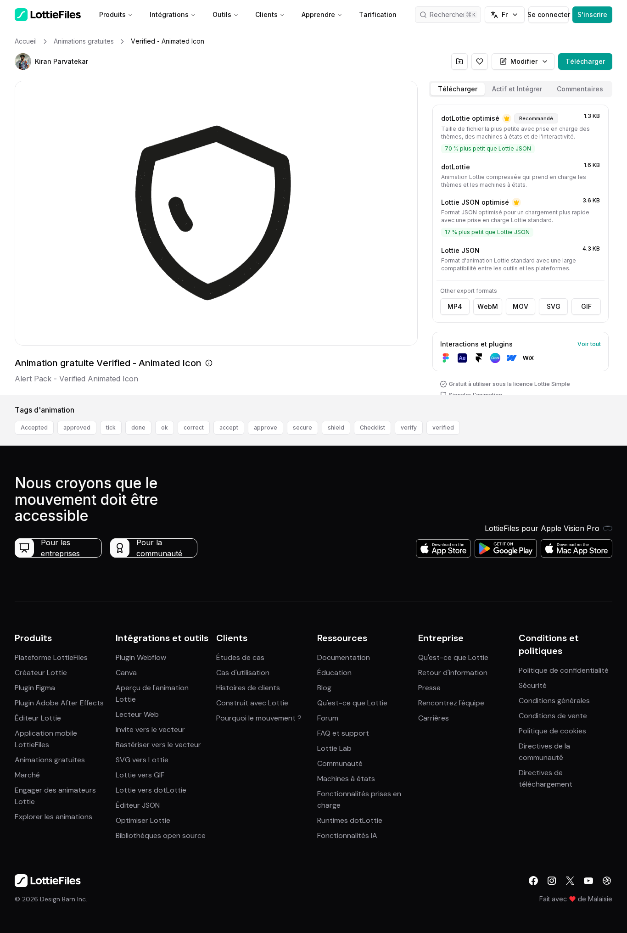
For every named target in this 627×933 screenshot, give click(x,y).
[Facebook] (533, 880)
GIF (586, 306)
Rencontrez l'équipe (451, 703)
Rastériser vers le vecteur (158, 744)
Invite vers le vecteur (150, 729)
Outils (222, 14)
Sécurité (533, 685)
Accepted (34, 427)
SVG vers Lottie (142, 760)
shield (336, 427)
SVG (553, 306)
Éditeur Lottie (38, 718)
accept (228, 427)
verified (443, 427)
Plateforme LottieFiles (51, 657)
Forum (327, 718)
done (138, 427)
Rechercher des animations (455, 14)
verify (409, 427)
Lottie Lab (334, 748)
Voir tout (589, 344)
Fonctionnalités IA (347, 835)
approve (265, 427)
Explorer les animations (53, 816)
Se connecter (548, 14)
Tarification (378, 14)
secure (302, 427)
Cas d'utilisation (242, 672)
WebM (487, 306)
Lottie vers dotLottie (151, 790)
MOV (520, 306)
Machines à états (346, 778)
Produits (112, 14)
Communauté (340, 763)
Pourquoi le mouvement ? (259, 718)
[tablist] (520, 89)
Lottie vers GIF (140, 775)
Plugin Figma (35, 688)
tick (111, 427)
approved (76, 427)
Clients (266, 14)
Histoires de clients (248, 688)
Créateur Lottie (41, 672)
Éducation (334, 672)
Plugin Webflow (141, 657)
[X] (570, 880)
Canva (126, 672)
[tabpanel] (520, 248)
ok (164, 427)
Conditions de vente (553, 716)
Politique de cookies (552, 731)
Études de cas (240, 657)
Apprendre (318, 14)
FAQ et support (343, 733)
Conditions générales (554, 700)
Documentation (343, 657)
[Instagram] (551, 880)
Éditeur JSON (138, 805)
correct (194, 427)
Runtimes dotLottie (349, 820)
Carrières (433, 718)
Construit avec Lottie (252, 703)
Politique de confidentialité (564, 670)
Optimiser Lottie (143, 820)
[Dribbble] (606, 880)
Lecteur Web (137, 714)
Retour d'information (452, 672)
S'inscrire (592, 14)
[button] (23, 61)
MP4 (455, 306)
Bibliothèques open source (161, 835)
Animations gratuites (50, 760)
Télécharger (585, 61)
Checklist (372, 427)
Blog (324, 688)
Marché (27, 775)
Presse (429, 688)
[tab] (458, 89)
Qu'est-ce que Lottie (352, 703)
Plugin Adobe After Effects (59, 703)
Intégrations (169, 14)
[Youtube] (588, 880)
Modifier (523, 61)
